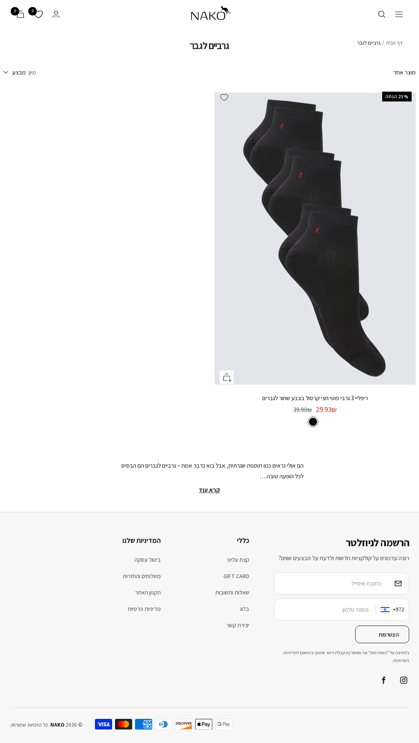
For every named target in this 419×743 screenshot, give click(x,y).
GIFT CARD (236, 576)
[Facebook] (383, 680)
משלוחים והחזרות (142, 576)
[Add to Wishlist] (224, 97)
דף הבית (394, 42)
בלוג (244, 608)
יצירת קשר (237, 625)
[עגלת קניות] (20, 14)
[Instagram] (403, 680)
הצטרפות (388, 634)
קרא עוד (209, 490)
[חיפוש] (381, 14)
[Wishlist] (38, 14)
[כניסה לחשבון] (56, 14)
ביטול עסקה (148, 559)
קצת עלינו (238, 559)
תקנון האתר (148, 592)
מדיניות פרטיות (144, 608)
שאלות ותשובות (232, 592)
